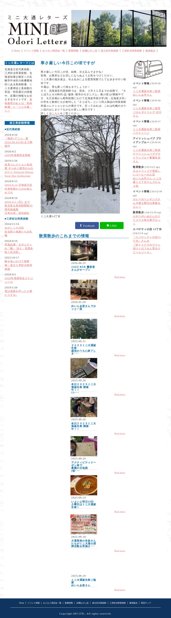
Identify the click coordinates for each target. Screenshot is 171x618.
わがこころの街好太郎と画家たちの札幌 (18, 232)
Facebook (89, 225)
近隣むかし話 (89, 50)
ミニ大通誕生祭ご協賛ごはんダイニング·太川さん (147, 112)
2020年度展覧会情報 (17, 155)
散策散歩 (150, 50)
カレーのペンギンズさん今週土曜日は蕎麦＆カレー (146, 203)
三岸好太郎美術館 (132, 50)
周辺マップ (146, 603)
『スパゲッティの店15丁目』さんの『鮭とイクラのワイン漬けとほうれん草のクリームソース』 (147, 245)
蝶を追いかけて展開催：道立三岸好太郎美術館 (18, 265)
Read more (120, 277)
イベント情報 (31, 50)
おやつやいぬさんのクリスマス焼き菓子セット (146, 220)
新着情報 (73, 50)
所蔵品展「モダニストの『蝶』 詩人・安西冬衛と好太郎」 (19, 248)
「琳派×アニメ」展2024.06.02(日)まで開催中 (18, 142)
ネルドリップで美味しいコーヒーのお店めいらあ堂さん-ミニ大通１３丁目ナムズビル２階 (147, 178)
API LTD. (79, 613)
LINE (113, 225)
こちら (56, 113)
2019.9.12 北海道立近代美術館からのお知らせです (18, 189)
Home (17, 50)
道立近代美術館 (109, 50)
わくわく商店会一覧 (53, 50)
